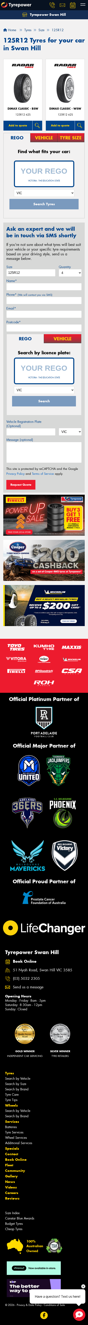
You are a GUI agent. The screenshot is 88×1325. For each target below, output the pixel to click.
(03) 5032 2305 (26, 978)
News (10, 1181)
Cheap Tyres (13, 1229)
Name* (11, 281)
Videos (11, 1187)
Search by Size (15, 1084)
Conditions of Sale (54, 1305)
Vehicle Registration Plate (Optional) (23, 424)
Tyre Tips (11, 1100)
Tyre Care (12, 1094)
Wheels (11, 1105)
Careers (11, 1193)
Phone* (29, 295)
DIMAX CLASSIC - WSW (65, 108)
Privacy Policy (15, 474)
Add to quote (18, 125)
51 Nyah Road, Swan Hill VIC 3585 (42, 970)
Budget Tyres (14, 1224)
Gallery (11, 1176)
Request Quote (20, 484)
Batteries (11, 1127)
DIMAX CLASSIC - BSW (23, 108)
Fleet (9, 1165)
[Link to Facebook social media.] (44, 1315)
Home (11, 30)
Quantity (65, 267)
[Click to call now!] (52, 5)
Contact (11, 1154)
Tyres (9, 1073)
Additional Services (18, 1143)
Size (9, 267)
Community (15, 1170)
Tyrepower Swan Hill (47, 14)
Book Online (16, 1159)
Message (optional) (19, 440)
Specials (12, 1148)
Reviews (12, 1198)
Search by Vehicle (17, 1078)
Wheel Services (16, 1138)
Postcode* (13, 322)
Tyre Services (14, 1132)
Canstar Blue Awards (19, 1218)
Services (12, 1121)
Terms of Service (43, 474)
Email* (11, 308)
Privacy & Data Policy (29, 1305)
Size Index (12, 1213)
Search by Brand (16, 1089)
